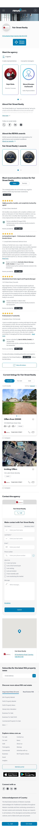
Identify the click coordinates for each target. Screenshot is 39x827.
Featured (32, 386)
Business (5, 754)
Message (7, 580)
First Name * (19, 526)
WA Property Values (23, 754)
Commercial (6, 750)
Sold (29, 381)
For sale (9, 381)
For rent (19, 381)
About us (19, 744)
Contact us (20, 737)
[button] (19, 631)
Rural (4, 757)
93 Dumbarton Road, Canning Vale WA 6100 (14, 36)
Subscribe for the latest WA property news (19, 669)
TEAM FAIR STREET (16, 432)
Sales (14, 183)
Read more (5, 258)
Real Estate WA (28, 692)
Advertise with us (22, 750)
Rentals (24, 183)
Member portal (19, 767)
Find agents (6, 747)
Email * (6, 543)
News (18, 740)
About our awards (8, 141)
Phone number (8, 552)
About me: (7, 560)
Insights (4, 760)
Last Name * (8, 535)
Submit (19, 610)
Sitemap (19, 747)
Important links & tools (10, 692)
